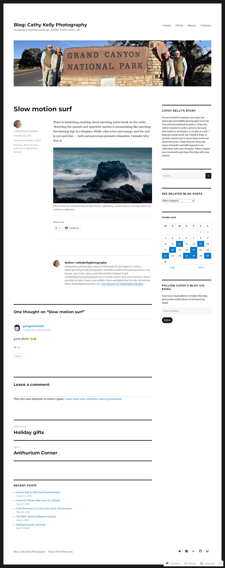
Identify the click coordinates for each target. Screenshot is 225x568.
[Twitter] (180, 551)
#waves (18, 151)
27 (186, 255)
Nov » (201, 267)
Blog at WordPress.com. (60, 551)
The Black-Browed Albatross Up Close (36, 516)
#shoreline (19, 148)
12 (179, 243)
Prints (179, 25)
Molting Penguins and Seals (30, 524)
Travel (38, 140)
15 (200, 243)
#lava (27, 145)
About (192, 25)
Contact (206, 25)
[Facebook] (186, 551)
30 (207, 255)
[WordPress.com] (207, 551)
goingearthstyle (33, 326)
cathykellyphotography (26, 131)
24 (165, 255)
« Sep (172, 267)
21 (194, 249)
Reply (18, 356)
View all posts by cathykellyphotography (122, 284)
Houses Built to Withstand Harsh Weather (38, 492)
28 (193, 255)
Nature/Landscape (24, 140)
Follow (167, 320)
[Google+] (193, 551)
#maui (34, 145)
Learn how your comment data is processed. (93, 399)
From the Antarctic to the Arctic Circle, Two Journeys (44, 508)
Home (167, 25)
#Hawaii (18, 145)
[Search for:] (184, 175)
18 (172, 249)
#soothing (31, 148)
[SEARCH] (208, 176)
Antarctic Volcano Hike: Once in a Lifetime (38, 500)
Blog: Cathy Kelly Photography (50, 25)
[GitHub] (200, 551)
